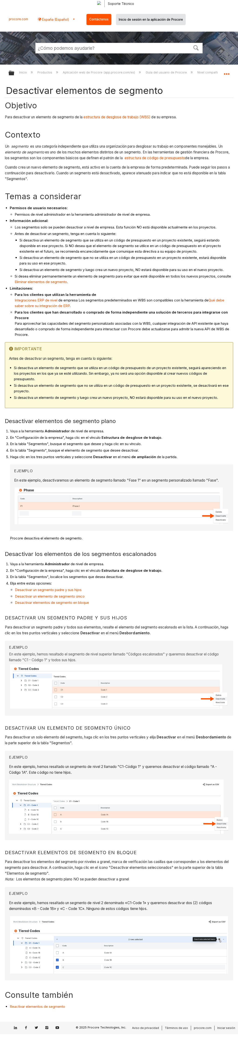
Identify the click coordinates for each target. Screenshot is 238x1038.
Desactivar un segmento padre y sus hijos (48, 590)
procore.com (18, 19)
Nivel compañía (209, 72)
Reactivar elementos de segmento (37, 1006)
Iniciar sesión (226, 1028)
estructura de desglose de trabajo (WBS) (116, 117)
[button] (196, 47)
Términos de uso (176, 1028)
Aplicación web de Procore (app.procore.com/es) (99, 72)
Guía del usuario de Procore (167, 72)
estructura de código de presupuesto (155, 158)
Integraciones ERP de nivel (36, 300)
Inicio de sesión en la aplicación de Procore (151, 19)
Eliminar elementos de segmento (41, 282)
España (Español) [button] (55, 19)
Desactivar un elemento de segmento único (50, 596)
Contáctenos (99, 19)
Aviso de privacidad (145, 1028)
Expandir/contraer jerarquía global (14, 73)
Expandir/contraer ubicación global (226, 71)
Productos (45, 72)
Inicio (23, 72)
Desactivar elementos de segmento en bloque (52, 602)
